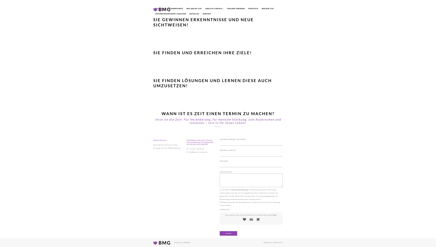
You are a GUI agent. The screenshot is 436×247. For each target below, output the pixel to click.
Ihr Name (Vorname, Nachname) (233, 139)
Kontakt (207, 14)
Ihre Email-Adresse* (228, 150)
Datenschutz (278, 242)
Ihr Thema (224, 161)
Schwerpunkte (176, 8)
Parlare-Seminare (236, 8)
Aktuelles (194, 14)
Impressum (268, 242)
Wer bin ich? (268, 8)
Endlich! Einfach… (214, 8)
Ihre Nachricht (226, 172)
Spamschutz (225, 210)
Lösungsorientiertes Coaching (170, 14)
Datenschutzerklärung (239, 190)
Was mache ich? (194, 8)
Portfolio (253, 8)
